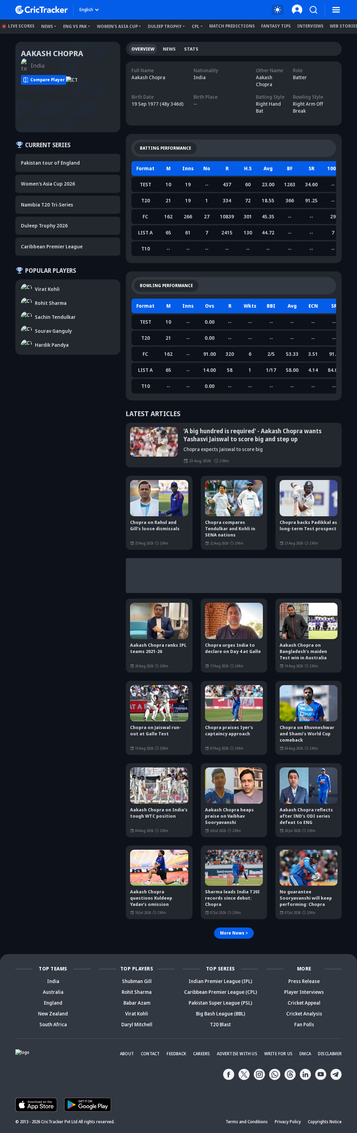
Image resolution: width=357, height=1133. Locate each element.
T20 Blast (220, 1024)
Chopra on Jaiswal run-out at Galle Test (155, 730)
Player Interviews (304, 992)
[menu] (336, 9)
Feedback (176, 1054)
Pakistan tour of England (50, 162)
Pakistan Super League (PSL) (220, 1002)
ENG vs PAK (75, 26)
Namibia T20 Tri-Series (47, 204)
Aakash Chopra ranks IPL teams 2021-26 (158, 648)
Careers (201, 1054)
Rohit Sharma (137, 992)
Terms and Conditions (247, 1122)
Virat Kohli (136, 1013)
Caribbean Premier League (52, 246)
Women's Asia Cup (117, 26)
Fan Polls (304, 1024)
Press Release (304, 981)
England (53, 1002)
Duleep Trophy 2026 (44, 225)
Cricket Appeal (304, 1002)
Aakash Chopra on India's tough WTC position (159, 812)
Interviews (310, 26)
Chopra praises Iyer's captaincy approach (229, 730)
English (86, 10)
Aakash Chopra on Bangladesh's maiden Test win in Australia (303, 651)
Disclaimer (330, 1054)
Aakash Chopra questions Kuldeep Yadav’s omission (151, 897)
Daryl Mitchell (136, 1024)
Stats (191, 49)
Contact (150, 1054)
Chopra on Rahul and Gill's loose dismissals (155, 525)
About (127, 1054)
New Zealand (53, 1013)
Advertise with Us (237, 1054)
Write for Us (278, 1054)
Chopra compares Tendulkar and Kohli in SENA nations (230, 528)
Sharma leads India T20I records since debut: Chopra (232, 897)
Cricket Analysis (304, 1013)
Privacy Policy (288, 1122)
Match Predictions (232, 26)
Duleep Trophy (165, 26)
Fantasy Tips (276, 26)
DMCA (305, 1054)
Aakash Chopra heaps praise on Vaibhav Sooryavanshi (229, 815)
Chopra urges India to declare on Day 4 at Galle (233, 648)
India (53, 981)
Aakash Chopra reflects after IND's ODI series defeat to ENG (306, 815)
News (47, 26)
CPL (195, 26)
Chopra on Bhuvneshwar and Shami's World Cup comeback (307, 733)
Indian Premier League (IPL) (220, 981)
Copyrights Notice (325, 1122)
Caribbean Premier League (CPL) (220, 992)
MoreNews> (234, 933)
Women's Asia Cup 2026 (48, 183)
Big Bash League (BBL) (220, 1013)
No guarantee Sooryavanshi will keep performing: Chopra (306, 897)
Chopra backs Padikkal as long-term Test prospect (308, 525)
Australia (53, 992)
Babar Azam (136, 1002)
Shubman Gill (137, 981)
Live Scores (21, 26)
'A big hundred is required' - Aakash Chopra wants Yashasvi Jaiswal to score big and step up (252, 435)
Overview (142, 49)
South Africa (53, 1024)
